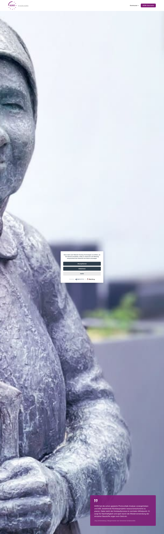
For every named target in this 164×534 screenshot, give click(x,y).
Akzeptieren (82, 264)
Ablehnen (82, 269)
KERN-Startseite (148, 5)
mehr (82, 274)
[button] (134, 5)
